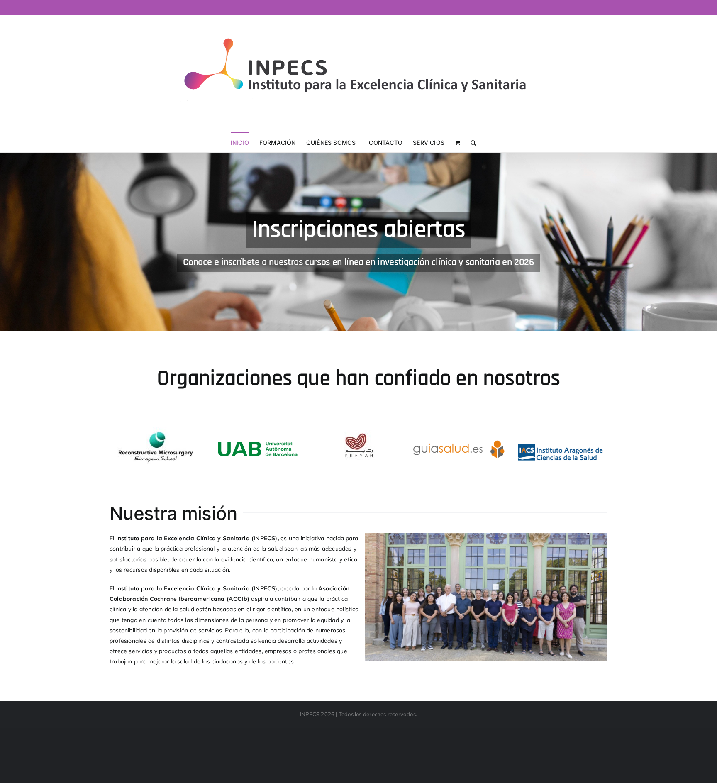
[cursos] (358, 242)
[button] (473, 142)
